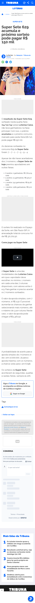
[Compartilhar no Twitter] (10, 62)
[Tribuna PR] (17, 589)
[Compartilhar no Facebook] (6, 62)
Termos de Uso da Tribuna (11, 427)
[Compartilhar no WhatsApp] (3, 62)
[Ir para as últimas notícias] (24, 2)
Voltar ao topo (8, 415)
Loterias (17, 8)
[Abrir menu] (3, 3)
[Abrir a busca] (32, 3)
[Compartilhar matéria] (28, 3)
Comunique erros (11, 407)
